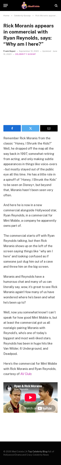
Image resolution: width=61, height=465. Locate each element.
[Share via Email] (49, 128)
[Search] (56, 5)
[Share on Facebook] (12, 128)
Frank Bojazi (9, 51)
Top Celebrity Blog (37, 451)
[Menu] (5, 5)
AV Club (25, 374)
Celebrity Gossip (25, 54)
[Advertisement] (30, 89)
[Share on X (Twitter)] (30, 128)
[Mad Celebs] (30, 5)
